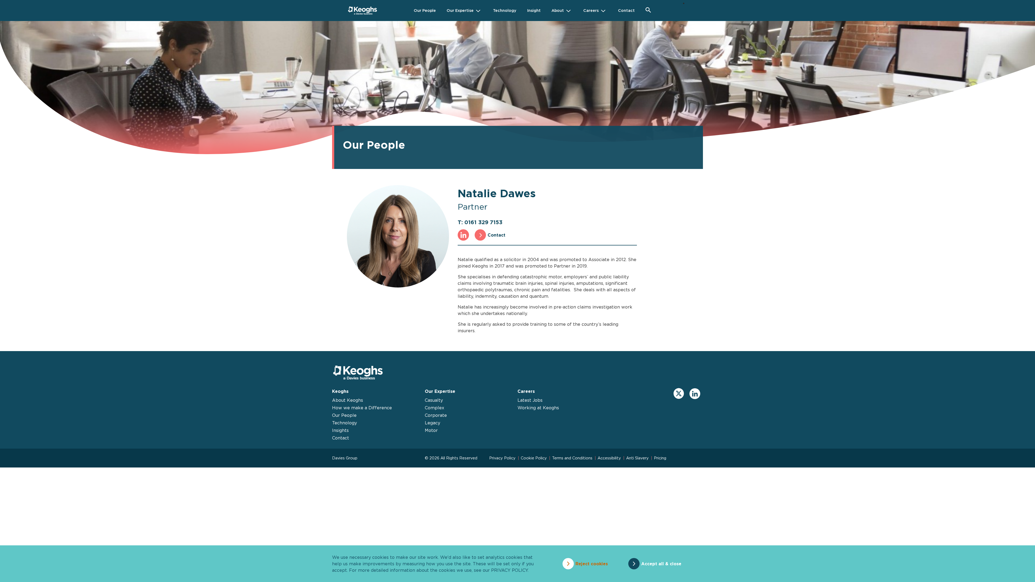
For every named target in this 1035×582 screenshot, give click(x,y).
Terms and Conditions (572, 458)
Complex (434, 407)
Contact (496, 235)
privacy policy (509, 570)
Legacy (432, 422)
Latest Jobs (530, 400)
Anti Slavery (637, 458)
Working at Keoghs (538, 407)
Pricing (660, 458)
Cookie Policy (534, 458)
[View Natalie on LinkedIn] (463, 235)
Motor (431, 430)
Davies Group (344, 458)
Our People (344, 415)
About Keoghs (347, 400)
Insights (340, 430)
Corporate (436, 415)
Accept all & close (661, 563)
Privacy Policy (502, 458)
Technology (344, 422)
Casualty (434, 400)
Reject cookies (591, 563)
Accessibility (609, 458)
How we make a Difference (362, 407)
